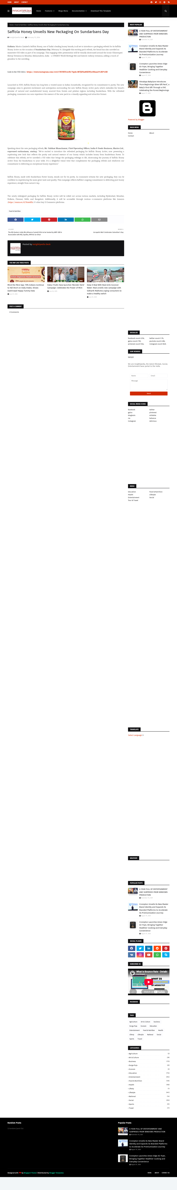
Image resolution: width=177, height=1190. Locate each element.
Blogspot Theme (30, 1173)
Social (151, 497)
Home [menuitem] (38, 11)
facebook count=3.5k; (136, 338)
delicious (153, 421)
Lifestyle (152, 495)
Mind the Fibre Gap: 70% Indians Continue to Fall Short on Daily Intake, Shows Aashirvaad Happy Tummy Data (26, 288)
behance (152, 418)
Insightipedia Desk (17, 37)
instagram (132, 421)
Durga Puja (133, 1026)
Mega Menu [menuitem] (63, 11)
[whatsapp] (157, 954)
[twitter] (155, 2)
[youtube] (148, 954)
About (16, 2)
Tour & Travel (133, 500)
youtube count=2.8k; (157, 341)
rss (129, 418)
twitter (152, 410)
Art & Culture (145, 1022)
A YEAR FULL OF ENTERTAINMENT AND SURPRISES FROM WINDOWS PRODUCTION (153, 34)
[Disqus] (65, 481)
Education (132, 492)
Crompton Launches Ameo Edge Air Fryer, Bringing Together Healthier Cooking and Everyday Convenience (153, 68)
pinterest (153, 412)
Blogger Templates (56, 1173)
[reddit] (157, 948)
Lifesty (131, 1035)
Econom (143, 1026)
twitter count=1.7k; (156, 338)
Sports (131, 1039)
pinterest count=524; (136, 344)
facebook (131, 410)
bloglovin (131, 415)
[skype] (168, 2)
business (157, 1022)
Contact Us (165, 1173)
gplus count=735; (134, 341)
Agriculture (133, 1022)
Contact (24, 2)
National (150, 1035)
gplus (130, 412)
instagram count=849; (157, 344)
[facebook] (151, 2)
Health (130, 495)
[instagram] (160, 2)
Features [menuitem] (48, 11)
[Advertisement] (66, 394)
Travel (140, 1039)
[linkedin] (148, 948)
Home (10, 2)
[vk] (131, 954)
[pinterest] (164, 2)
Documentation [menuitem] (78, 11)
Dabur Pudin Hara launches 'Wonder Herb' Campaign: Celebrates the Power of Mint (65, 286)
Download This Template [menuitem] (101, 11)
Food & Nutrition (21, 25)
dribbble (152, 415)
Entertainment (133, 497)
